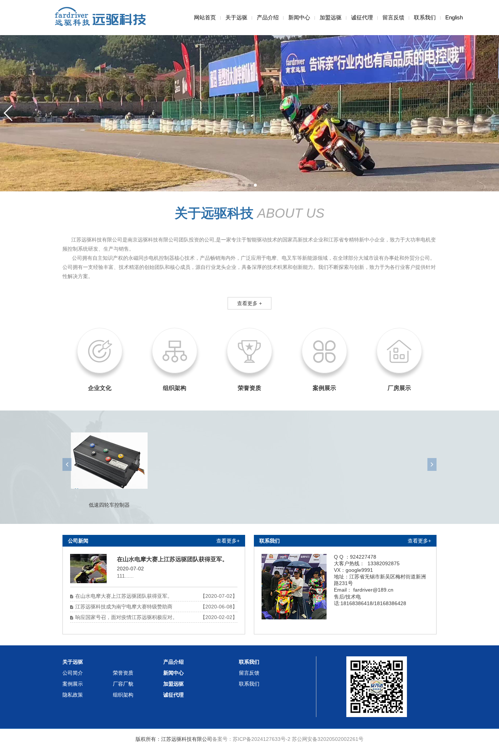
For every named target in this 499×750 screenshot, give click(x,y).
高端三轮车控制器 (202, 505)
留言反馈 (393, 17)
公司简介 (72, 673)
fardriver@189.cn (373, 590)
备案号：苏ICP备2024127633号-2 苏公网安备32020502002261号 (287, 739)
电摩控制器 (296, 505)
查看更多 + (249, 303)
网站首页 (205, 17)
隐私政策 (72, 695)
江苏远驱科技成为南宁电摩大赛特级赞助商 (123, 607)
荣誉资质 (123, 673)
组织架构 (123, 695)
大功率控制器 (109, 505)
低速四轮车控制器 (389, 505)
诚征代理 (362, 17)
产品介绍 (268, 17)
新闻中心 (299, 17)
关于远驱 (236, 17)
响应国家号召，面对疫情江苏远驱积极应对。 (126, 617)
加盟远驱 (331, 17)
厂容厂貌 (123, 684)
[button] (243, 185)
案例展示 (72, 684)
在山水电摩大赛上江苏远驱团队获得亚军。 (123, 596)
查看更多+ (228, 541)
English (454, 17)
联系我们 (425, 17)
